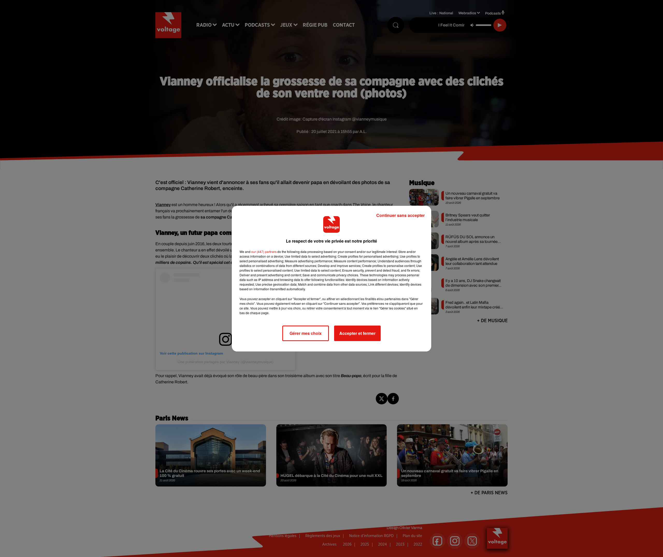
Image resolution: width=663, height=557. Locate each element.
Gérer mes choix (306, 333)
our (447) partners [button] (264, 251)
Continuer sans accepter (400, 215)
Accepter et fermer (357, 333)
